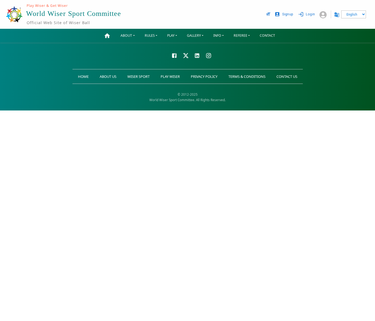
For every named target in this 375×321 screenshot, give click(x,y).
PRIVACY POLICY (204, 76)
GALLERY (194, 35)
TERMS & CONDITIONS (246, 76)
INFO (217, 35)
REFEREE (240, 35)
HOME (83, 76)
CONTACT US (286, 76)
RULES (150, 35)
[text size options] (268, 14)
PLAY (171, 35)
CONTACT (267, 35)
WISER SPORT (138, 76)
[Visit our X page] (186, 55)
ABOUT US (108, 76)
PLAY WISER (170, 76)
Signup (287, 14)
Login (310, 14)
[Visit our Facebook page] (174, 55)
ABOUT (126, 35)
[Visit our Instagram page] (209, 55)
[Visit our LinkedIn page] (197, 55)
